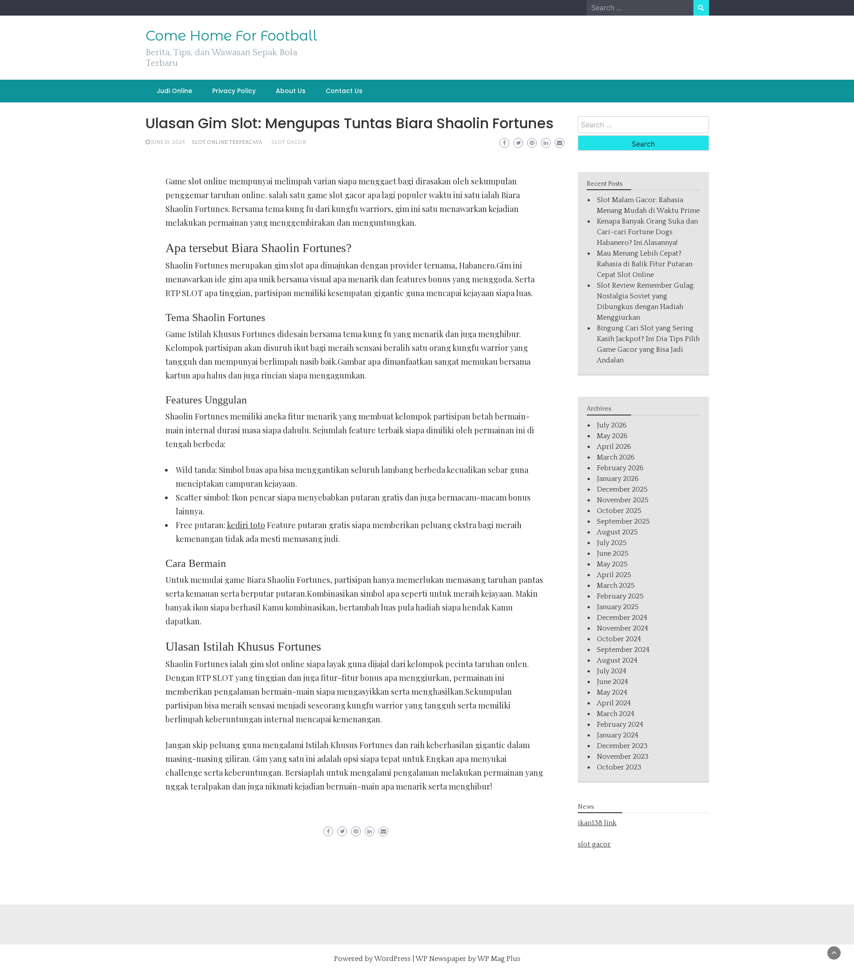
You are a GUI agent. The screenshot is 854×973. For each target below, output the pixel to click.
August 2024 (617, 660)
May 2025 (612, 564)
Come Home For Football (231, 35)
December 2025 (622, 489)
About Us (291, 90)
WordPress (392, 959)
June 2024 (612, 682)
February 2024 (620, 725)
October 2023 (619, 767)
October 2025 (619, 511)
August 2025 (617, 532)
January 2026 (618, 479)
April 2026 (614, 447)
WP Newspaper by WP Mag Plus (467, 959)
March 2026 (616, 457)
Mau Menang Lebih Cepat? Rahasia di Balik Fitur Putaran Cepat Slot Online (645, 264)
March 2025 (616, 586)
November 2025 (623, 500)
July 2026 (612, 425)
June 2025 (612, 554)
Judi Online (174, 90)
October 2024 (619, 639)
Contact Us (344, 90)
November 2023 (623, 757)
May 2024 (612, 692)
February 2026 (620, 468)
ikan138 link (597, 823)
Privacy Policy (234, 90)
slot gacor (288, 142)
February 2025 (620, 596)
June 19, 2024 (168, 142)
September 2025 (623, 521)
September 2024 (623, 650)
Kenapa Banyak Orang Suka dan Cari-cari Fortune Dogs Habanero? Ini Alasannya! (647, 232)
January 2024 (617, 735)
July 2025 (612, 543)
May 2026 (612, 436)
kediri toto (246, 525)
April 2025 (614, 575)
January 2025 (618, 607)
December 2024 (622, 618)
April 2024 (614, 703)
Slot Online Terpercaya (227, 142)
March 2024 (615, 714)
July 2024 (611, 671)
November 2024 (622, 628)
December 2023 (622, 746)
